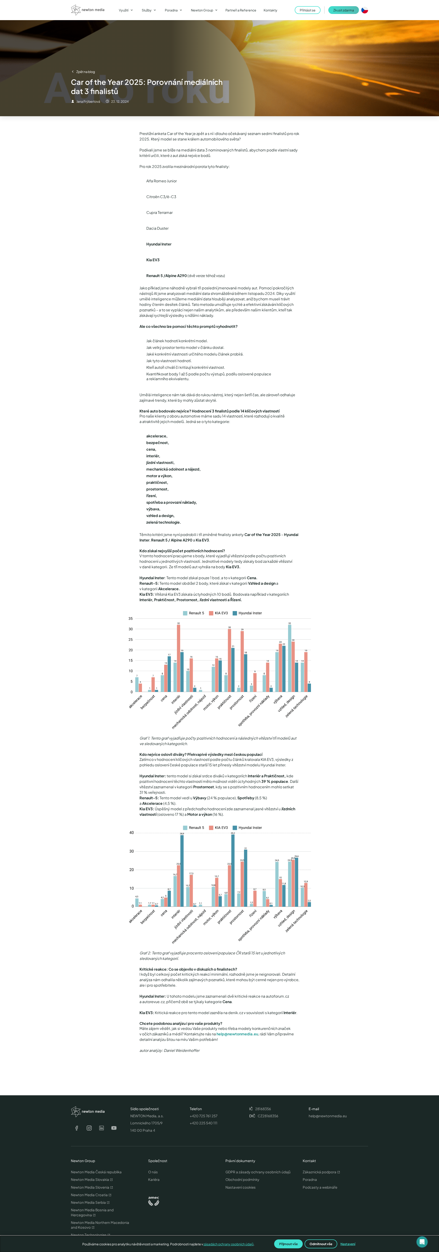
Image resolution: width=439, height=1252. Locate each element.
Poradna (310, 1179)
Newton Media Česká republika (96, 1172)
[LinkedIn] (101, 1128)
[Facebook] (77, 1128)
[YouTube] (114, 1128)
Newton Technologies (89, 1235)
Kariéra (154, 1179)
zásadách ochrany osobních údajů (228, 1244)
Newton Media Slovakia (90, 1179)
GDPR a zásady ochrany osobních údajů (258, 1172)
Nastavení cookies (240, 1187)
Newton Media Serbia (88, 1202)
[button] (422, 1241)
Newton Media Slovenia (90, 1187)
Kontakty (270, 10)
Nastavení (347, 1244)
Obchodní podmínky (242, 1179)
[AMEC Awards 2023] (153, 1201)
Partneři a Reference (240, 10)
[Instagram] (89, 1128)
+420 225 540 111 (203, 1123)
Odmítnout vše (321, 1244)
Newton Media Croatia (89, 1195)
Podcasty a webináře (320, 1187)
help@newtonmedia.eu (237, 1033)
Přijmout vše (288, 1244)
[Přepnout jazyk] (364, 10)
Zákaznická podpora (319, 1172)
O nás (153, 1172)
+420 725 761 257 (203, 1116)
